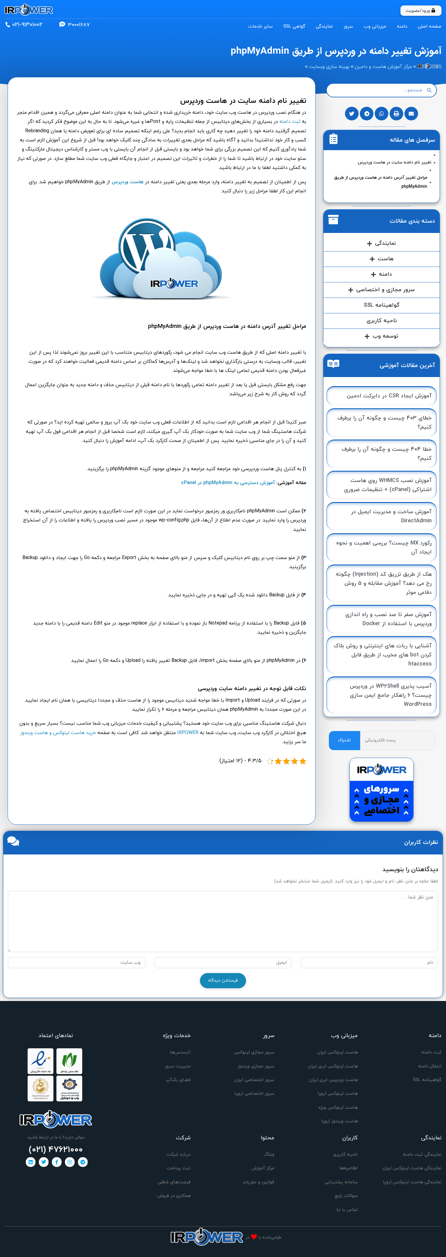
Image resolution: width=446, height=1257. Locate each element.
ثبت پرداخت (179, 1168)
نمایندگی (324, 26)
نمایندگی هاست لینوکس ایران (412, 1168)
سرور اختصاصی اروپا (254, 1093)
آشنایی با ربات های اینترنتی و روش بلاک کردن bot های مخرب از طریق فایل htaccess (383, 655)
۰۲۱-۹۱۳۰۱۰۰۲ (27, 25)
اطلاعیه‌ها (348, 1168)
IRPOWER (187, 733)
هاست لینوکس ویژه (338, 1107)
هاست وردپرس (128, 182)
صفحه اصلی (429, 26)
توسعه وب (385, 336)
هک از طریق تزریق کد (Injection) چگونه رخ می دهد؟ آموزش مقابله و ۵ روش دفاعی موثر (384, 583)
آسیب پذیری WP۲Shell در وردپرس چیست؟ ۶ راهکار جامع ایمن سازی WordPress (391, 695)
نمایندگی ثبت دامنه (422, 1154)
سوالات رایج (346, 1196)
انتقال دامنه (429, 1066)
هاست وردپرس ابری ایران (333, 1080)
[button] (411, 113)
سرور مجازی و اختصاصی (385, 290)
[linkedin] (30, 1162)
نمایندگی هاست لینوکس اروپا (412, 1182)
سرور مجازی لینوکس (254, 1052)
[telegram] (83, 1162)
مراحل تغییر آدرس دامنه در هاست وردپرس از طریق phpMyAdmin (380, 182)
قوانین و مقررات (258, 1182)
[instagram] (70, 1162)
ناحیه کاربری (382, 321)
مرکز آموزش (263, 1168)
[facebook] (57, 1162)
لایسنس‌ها (180, 1052)
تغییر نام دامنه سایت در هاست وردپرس (394, 162)
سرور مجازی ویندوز (256, 1066)
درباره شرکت (179, 1154)
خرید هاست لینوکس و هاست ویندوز (58, 733)
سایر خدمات (260, 26)
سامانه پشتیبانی (341, 1182)
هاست (386, 259)
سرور (348, 26)
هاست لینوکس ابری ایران (333, 1066)
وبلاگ (269, 1154)
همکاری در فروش (174, 1196)
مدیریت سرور (178, 1066)
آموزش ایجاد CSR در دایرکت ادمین (389, 396)
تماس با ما (347, 1210)
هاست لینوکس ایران (337, 1052)
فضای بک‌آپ (178, 1080)
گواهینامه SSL (382, 305)
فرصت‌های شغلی (174, 1182)
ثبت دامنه (289, 121)
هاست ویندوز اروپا (339, 1121)
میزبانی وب (375, 26)
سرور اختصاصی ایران (254, 1080)
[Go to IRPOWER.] (429, 66)
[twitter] (44, 1162)
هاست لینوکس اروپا (338, 1093)
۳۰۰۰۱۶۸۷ (79, 25)
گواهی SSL (294, 26)
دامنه (402, 26)
